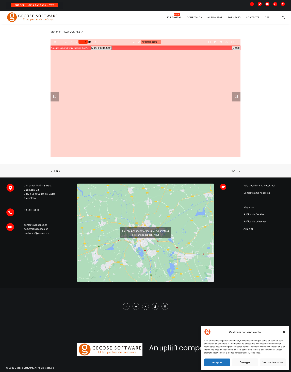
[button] (284, 332)
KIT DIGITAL (174, 17)
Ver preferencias (273, 362)
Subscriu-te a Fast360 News (34, 5)
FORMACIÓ (234, 17)
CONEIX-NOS (194, 17)
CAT (267, 17)
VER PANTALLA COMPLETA (67, 31)
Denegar (245, 362)
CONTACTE (252, 17)
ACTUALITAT (214, 17)
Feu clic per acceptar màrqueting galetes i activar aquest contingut (145, 232)
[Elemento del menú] (252, 4)
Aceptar (217, 362)
